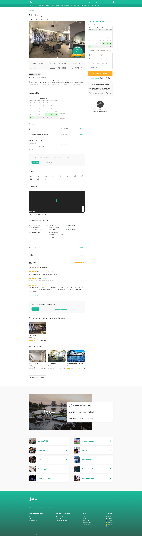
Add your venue (108, 2)
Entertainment (59, 5)
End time (106, 59)
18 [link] (34, 111)
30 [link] (43, 103)
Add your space (33, 520)
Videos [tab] (47, 19)
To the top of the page (61, 309)
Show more (32, 87)
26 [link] (39, 114)
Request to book (101, 73)
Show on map (51, 63)
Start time (94, 59)
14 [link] (47, 108)
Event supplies (85, 5)
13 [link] (43, 108)
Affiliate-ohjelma (88, 524)
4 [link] (47, 117)
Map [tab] (36, 19)
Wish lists (82, 2)
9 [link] (110, 35)
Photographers (77, 5)
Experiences (42, 5)
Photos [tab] (30, 19)
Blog (84, 518)
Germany (110, 524)
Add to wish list (81, 19)
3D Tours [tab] (41, 19)
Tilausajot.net (87, 522)
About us (85, 516)
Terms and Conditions (96, 78)
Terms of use (71, 534)
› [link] (110, 27)
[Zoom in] (83, 207)
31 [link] (47, 103)
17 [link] (30, 111)
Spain (109, 516)
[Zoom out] (83, 209)
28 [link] (35, 103)
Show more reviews (34, 295)
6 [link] (43, 106)
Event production (95, 5)
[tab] (57, 129)
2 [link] (110, 32)
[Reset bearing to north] (83, 211)
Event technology (68, 5)
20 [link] (43, 111)
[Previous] (31, 328)
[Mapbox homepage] (32, 211)
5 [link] (51, 117)
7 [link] (47, 106)
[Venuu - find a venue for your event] (31, 1)
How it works (59, 516)
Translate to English (35, 74)
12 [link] (39, 108)
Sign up (31, 516)
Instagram (86, 520)
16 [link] (55, 108)
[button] (31, 39)
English (97, 2)
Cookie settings (33, 534)
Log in (89, 2)
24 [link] (30, 114)
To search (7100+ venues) (38, 377)
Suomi (30, 507)
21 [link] (47, 111)
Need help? (59, 518)
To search (31, 10)
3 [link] (30, 106)
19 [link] (39, 111)
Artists (53, 5)
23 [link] (56, 111)
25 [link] (35, 114)
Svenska (40, 507)
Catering (48, 5)
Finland (110, 520)
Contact (35, 162)
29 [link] (39, 103)
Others (110, 526)
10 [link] (30, 108)
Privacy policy (109, 534)
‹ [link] (89, 27)
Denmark (110, 518)
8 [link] (51, 106)
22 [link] (51, 111)
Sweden (110, 522)
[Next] (44, 328)
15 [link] (51, 108)
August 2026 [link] (43, 98)
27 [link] (30, 103)
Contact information (62, 520)
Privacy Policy (97, 80)
